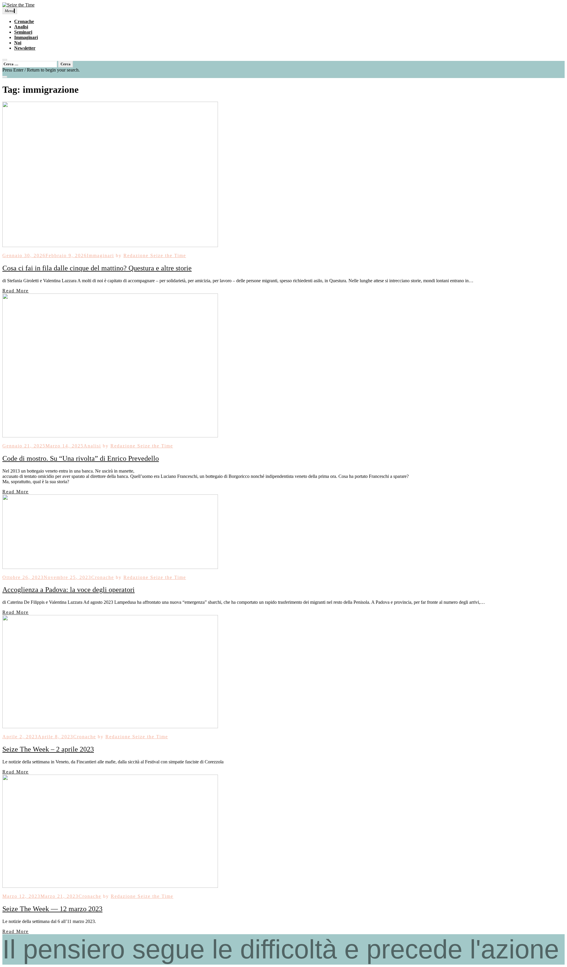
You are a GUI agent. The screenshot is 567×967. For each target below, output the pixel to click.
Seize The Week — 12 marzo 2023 (52, 909)
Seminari (23, 32)
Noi (17, 42)
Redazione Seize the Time (154, 255)
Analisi (21, 26)
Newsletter (24, 48)
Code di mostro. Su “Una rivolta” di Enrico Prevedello (80, 458)
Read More (15, 290)
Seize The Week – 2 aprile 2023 (48, 749)
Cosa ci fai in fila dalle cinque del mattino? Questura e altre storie (97, 268)
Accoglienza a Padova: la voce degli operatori (68, 589)
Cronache (24, 21)
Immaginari (26, 37)
